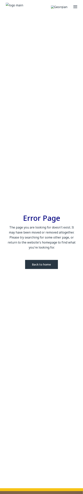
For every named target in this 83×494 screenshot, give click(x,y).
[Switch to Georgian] (59, 7)
